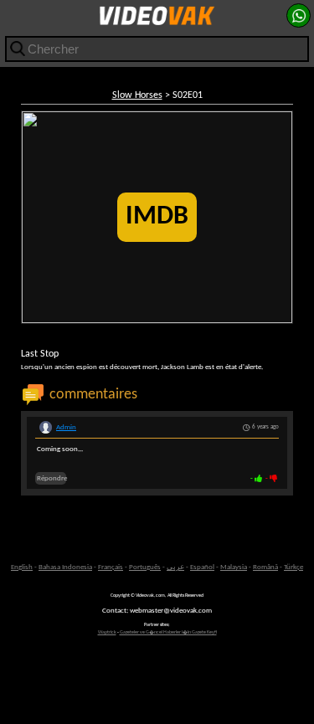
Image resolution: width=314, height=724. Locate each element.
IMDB (157, 216)
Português (145, 567)
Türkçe (293, 567)
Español (202, 567)
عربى (175, 567)
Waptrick (107, 632)
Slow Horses (137, 95)
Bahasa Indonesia (65, 567)
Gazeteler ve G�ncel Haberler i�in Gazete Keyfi (168, 632)
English (22, 567)
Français (110, 567)
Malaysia (233, 567)
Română (265, 567)
